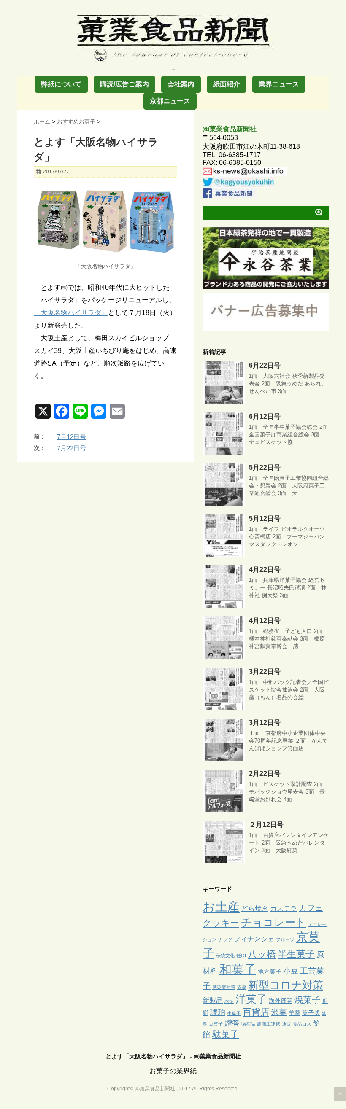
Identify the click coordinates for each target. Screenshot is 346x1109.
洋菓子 (251, 999)
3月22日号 (265, 671)
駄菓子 (225, 1034)
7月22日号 (71, 448)
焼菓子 (307, 999)
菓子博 (311, 1012)
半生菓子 (296, 954)
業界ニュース (279, 84)
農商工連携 (268, 1023)
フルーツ (285, 939)
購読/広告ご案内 (124, 84)
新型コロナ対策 (285, 985)
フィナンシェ (254, 938)
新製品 (213, 1000)
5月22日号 (265, 467)
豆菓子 (216, 1023)
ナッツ (225, 939)
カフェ (311, 908)
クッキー (221, 923)
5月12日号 (265, 518)
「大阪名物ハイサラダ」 (71, 312)
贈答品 (248, 1023)
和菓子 (237, 969)
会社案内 (181, 84)
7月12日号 (71, 436)
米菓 (279, 1012)
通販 (286, 1023)
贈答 (232, 1023)
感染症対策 (223, 987)
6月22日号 (265, 365)
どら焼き (254, 908)
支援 (241, 987)
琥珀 (217, 1012)
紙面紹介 (226, 84)
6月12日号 (265, 416)
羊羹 (294, 1012)
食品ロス (302, 1023)
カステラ (283, 908)
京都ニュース (170, 101)
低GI (241, 955)
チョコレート (273, 922)
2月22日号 (265, 773)
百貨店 (256, 1012)
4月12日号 (265, 620)
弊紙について (61, 84)
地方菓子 (269, 971)
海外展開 (280, 1000)
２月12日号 (266, 824)
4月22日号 (265, 569)
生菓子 (234, 1013)
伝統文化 (225, 955)
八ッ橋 (262, 954)
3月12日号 (265, 722)
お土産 (221, 906)
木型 (229, 1001)
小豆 (290, 971)
